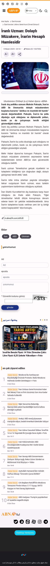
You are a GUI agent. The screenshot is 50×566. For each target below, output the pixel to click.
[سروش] (22, 521)
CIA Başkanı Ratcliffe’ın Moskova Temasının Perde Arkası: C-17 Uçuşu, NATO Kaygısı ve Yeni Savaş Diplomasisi (26, 486)
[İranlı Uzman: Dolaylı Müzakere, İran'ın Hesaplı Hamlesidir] (25, 75)
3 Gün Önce (11, 503)
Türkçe (30, 10)
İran (5, 236)
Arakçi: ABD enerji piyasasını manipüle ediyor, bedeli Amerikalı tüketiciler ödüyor (28, 420)
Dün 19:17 (10, 436)
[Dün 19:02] (25, 337)
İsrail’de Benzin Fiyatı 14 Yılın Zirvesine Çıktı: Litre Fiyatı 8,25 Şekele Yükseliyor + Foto (25, 354)
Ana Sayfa (5, 21)
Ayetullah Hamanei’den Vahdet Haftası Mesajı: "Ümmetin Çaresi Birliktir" (25, 472)
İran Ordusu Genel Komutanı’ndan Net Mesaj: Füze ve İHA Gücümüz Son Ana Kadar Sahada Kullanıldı (27, 392)
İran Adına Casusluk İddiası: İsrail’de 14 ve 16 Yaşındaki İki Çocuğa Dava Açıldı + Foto (27, 431)
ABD (15, 236)
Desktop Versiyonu (25, 532)
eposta (4, 271)
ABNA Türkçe (16, 11)
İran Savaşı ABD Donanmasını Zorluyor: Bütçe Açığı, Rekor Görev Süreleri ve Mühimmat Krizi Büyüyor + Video (25, 459)
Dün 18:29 (10, 492)
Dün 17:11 (10, 477)
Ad (2, 259)
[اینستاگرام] (40, 521)
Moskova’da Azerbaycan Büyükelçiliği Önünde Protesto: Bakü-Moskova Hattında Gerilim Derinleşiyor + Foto (26, 378)
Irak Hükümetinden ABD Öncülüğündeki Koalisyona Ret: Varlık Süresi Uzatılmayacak (25, 445)
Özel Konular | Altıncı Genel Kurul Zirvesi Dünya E (21, 24)
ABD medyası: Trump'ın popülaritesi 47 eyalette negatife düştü (27, 498)
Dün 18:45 (10, 465)
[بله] (16, 521)
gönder (10, 307)
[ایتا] (28, 521)
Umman (25, 236)
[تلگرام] (46, 521)
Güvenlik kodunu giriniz (13, 296)
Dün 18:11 (10, 451)
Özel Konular (16, 21)
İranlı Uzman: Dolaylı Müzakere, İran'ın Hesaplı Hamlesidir (23, 36)
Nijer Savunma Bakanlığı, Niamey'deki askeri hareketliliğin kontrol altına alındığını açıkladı (26, 407)
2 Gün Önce (11, 384)
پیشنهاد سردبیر (10, 320)
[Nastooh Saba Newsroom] (25, 554)
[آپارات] (34, 521)
